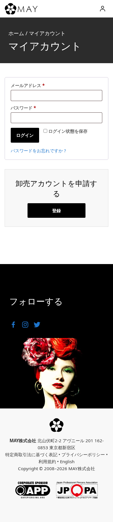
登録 (56, 210)
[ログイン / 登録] (102, 9)
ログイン (25, 135)
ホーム (16, 33)
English (67, 461)
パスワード (25, 108)
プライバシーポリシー (83, 454)
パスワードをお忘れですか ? (38, 150)
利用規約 (47, 461)
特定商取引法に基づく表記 (31, 454)
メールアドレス (30, 85)
